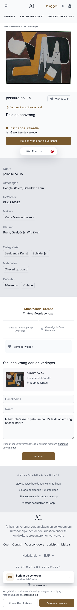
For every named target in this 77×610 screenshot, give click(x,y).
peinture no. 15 (35, 373)
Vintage (28, 285)
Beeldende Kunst (18, 26)
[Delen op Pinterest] (52, 151)
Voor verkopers (34, 544)
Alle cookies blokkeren (20, 603)
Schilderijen (40, 253)
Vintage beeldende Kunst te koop (38, 490)
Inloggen (52, 6)
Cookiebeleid (31, 594)
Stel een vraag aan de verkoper (38, 141)
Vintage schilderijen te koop (38, 503)
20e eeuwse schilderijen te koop (39, 496)
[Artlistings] (33, 6)
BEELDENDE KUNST (32, 16)
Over (6, 544)
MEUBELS (9, 16)
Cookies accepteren (57, 603)
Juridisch (52, 544)
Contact (17, 544)
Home (5, 26)
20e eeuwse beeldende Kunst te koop (38, 483)
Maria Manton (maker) (19, 217)
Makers (66, 544)
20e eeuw (11, 285)
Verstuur (39, 456)
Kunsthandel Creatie (22, 128)
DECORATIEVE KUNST (61, 16)
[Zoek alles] (6, 6)
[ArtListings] (38, 517)
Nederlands (29, 555)
